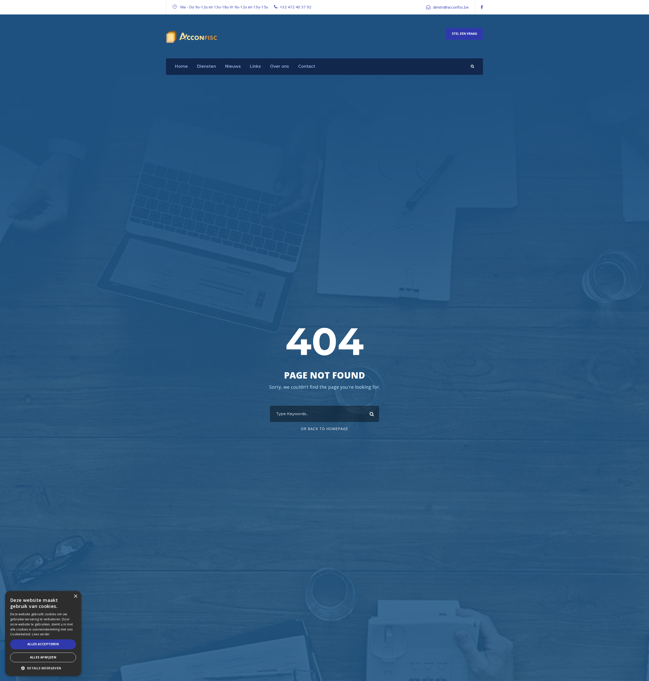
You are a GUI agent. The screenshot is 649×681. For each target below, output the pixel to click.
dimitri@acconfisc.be (451, 7)
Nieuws (233, 66)
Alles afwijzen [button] (43, 657)
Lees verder (41, 634)
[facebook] (482, 7)
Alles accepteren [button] (43, 644)
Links (255, 66)
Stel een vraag (464, 33)
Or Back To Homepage (324, 428)
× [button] (75, 596)
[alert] (43, 633)
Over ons (279, 66)
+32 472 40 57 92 (295, 6)
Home (181, 66)
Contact (306, 66)
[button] (43, 668)
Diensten (206, 66)
